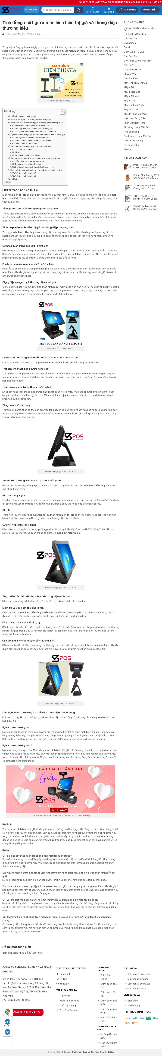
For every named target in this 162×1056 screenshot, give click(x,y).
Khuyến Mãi (130, 74)
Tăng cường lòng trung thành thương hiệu (33, 140)
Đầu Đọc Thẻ (131, 56)
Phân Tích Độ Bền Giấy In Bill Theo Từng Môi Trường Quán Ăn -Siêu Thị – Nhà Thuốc (145, 166)
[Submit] (78, 10)
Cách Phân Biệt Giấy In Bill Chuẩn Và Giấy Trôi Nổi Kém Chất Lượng (145, 208)
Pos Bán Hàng (131, 131)
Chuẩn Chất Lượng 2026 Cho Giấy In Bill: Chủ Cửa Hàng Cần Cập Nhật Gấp (146, 176)
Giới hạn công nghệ (23, 149)
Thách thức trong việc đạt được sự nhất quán (31, 146)
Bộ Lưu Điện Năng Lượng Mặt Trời (139, 29)
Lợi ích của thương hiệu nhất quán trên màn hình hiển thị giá (38, 134)
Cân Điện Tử (130, 38)
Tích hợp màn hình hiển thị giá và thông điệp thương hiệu (37, 122)
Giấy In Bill (129, 65)
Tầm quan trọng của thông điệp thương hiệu (31, 119)
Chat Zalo (7, 1026)
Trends (127, 149)
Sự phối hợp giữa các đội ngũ (27, 155)
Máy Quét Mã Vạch (134, 105)
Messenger (7, 1036)
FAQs (8, 182)
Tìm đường (7, 1016)
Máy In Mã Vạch (132, 96)
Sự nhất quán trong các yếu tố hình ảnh (32, 126)
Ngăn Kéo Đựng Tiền (135, 118)
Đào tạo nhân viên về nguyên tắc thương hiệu (34, 167)
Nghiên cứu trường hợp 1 (25, 173)
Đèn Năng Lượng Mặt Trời (137, 60)
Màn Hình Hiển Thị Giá (135, 83)
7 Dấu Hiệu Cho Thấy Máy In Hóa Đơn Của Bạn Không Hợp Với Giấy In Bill (146, 197)
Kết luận (14, 179)
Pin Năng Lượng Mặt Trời (137, 127)
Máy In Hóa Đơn (132, 92)
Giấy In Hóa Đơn (132, 69)
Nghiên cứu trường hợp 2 (25, 176)
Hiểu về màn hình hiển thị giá (23, 116)
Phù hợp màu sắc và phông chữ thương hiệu (34, 128)
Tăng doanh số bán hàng (26, 143)
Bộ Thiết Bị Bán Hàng (135, 34)
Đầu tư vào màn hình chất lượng (29, 164)
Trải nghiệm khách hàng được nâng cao (32, 137)
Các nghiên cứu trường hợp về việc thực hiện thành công (36, 170)
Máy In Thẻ (129, 100)
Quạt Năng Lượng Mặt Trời (138, 136)
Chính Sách (130, 43)
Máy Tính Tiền (131, 109)
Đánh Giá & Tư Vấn (134, 52)
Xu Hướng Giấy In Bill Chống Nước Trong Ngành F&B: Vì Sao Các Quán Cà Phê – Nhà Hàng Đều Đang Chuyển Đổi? (146, 187)
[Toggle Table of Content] (61, 112)
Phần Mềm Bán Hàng (134, 123)
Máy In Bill (129, 87)
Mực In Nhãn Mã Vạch (135, 114)
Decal (127, 47)
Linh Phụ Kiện (131, 78)
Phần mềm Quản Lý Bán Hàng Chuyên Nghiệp (93, 1052)
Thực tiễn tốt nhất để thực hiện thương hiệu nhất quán (35, 158)
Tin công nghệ (131, 145)
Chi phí (18, 152)
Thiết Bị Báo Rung (133, 140)
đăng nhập (18, 952)
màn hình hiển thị (21, 829)
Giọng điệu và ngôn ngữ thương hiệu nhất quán (35, 131)
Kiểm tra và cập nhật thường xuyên (29, 161)
